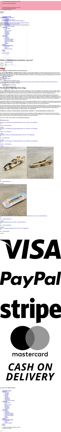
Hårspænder (7, 398)
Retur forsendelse (8, 422)
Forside (1, 17)
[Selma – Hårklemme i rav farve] (13, 20)
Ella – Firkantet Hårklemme (5, 218)
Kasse (6, 421)
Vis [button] (0, 123)
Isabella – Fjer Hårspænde (5, 125)
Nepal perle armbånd (9, 415)
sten (5, 82)
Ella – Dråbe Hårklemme (5, 181)
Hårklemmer (12, 17)
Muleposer (7, 405)
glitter (33, 81)
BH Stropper (7, 402)
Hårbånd (6, 22)
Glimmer (30, 81)
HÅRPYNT (6, 17)
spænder (2, 82)
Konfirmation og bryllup (10, 400)
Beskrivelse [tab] (5, 84)
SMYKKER (4, 410)
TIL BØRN (7, 18)
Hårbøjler (7, 397)
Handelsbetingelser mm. (7, 419)
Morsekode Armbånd (9, 413)
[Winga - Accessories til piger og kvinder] (2, 12)
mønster (55, 81)
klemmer (51, 81)
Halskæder (7, 412)
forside (4, 425)
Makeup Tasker (8, 404)
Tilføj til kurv (2, 68)
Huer (6, 403)
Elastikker (7, 394)
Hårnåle (6, 395)
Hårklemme (37, 81)
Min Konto (7, 420)
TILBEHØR (4, 401)
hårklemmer (43, 81)
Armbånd (7, 411)
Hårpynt (47, 81)
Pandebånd (7, 408)
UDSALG (4, 418)
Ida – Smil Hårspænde (4, 137)
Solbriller (7, 409)
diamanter (26, 81)
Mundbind (7, 406)
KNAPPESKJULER (6, 16)
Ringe (6, 416)
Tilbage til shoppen (9, 62)
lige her (40, 92)
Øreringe (6, 417)
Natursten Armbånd (9, 414)
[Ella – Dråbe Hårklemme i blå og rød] (8, 19)
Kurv (3, 424)
